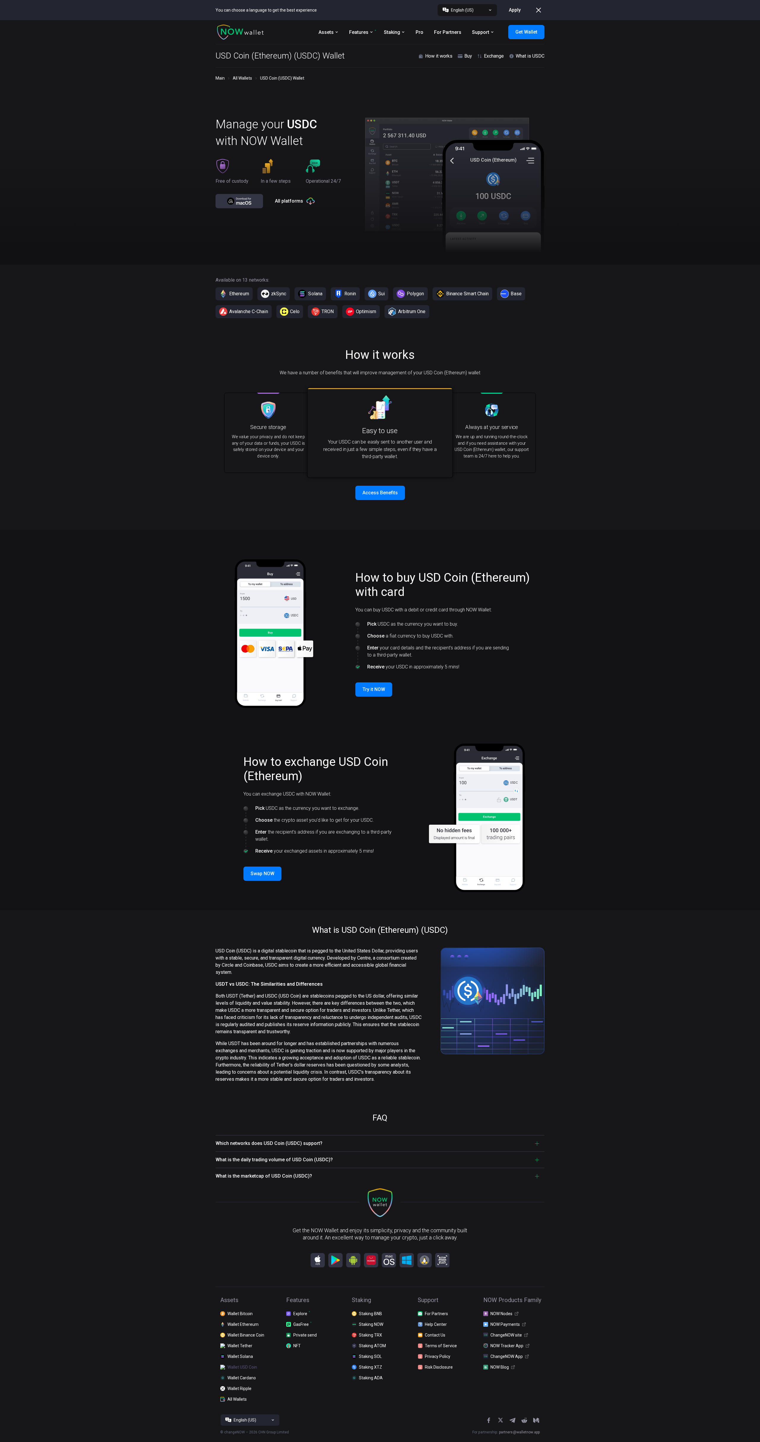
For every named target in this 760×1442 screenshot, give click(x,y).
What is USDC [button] (530, 56)
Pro (419, 32)
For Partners (447, 32)
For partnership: (506, 1432)
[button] (240, 32)
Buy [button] (468, 56)
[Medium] (536, 1420)
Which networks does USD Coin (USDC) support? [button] (269, 1143)
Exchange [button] (494, 56)
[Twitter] (500, 1420)
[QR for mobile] (442, 1260)
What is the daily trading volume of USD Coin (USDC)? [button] (274, 1159)
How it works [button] (438, 56)
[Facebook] (488, 1420)
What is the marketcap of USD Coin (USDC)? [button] (264, 1176)
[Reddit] (524, 1420)
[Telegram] (512, 1420)
